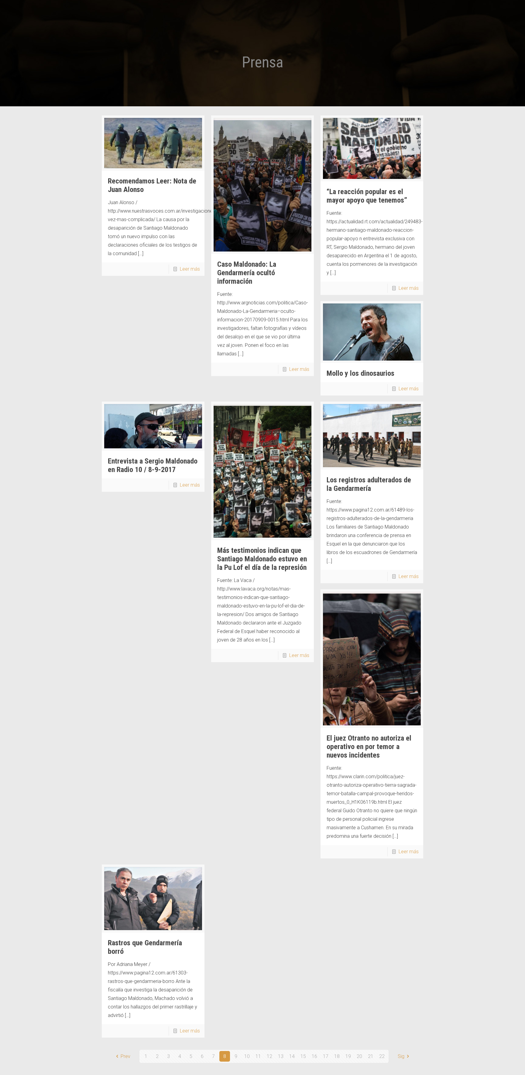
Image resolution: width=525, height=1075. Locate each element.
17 (325, 1056)
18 (337, 1056)
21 (370, 1056)
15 (303, 1056)
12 (269, 1056)
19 (348, 1056)
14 (292, 1056)
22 (382, 1056)
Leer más (190, 269)
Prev (125, 1056)
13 (280, 1056)
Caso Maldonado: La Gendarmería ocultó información (246, 273)
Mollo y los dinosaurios (360, 373)
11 (258, 1056)
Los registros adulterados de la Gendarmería (369, 484)
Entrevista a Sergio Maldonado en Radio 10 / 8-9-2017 (152, 465)
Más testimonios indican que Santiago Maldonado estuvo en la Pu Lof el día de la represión (262, 559)
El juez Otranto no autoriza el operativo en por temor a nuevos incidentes (369, 746)
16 (314, 1056)
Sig (401, 1056)
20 (359, 1056)
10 (247, 1056)
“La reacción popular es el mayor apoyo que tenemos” (367, 195)
